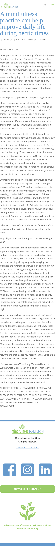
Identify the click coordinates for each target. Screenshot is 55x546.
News (30, 39)
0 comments (40, 39)
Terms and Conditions (27, 447)
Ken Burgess (8, 39)
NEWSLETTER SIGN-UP (27, 489)
